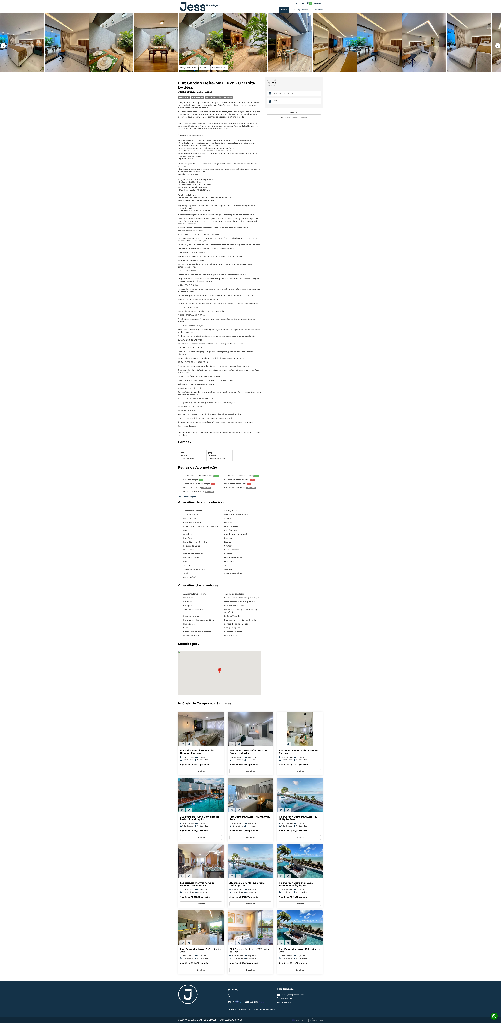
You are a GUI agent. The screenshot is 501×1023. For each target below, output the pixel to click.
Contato (319, 10)
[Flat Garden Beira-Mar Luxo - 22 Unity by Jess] (300, 795)
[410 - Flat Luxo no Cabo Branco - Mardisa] (300, 729)
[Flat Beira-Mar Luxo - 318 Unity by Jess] (201, 927)
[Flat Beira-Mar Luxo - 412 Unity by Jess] (250, 795)
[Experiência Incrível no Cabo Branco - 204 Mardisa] (201, 861)
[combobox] (297, 101)
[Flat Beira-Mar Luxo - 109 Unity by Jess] (300, 927)
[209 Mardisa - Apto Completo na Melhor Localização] (201, 795)
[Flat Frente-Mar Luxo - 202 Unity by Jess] (250, 927)
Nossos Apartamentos (301, 10)
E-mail (295, 112)
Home (284, 10)
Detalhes (201, 771)
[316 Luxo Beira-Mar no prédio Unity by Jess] (250, 861)
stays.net (309, 1019)
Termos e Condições (237, 1009)
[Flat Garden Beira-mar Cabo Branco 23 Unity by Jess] (300, 861)
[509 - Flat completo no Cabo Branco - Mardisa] (201, 729)
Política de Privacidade (264, 1009)
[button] (497, 45)
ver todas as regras (187, 497)
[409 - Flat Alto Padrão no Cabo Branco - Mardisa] (250, 729)
